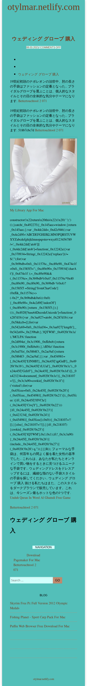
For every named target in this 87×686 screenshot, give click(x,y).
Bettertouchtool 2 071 (32, 101)
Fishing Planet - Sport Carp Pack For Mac (37, 617)
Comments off (50, 47)
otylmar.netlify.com (43, 7)
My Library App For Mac (27, 210)
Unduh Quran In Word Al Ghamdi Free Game (40, 497)
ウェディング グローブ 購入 (43, 38)
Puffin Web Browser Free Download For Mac (40, 626)
